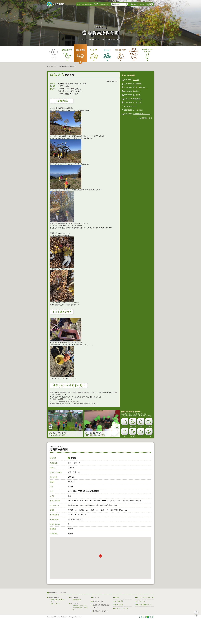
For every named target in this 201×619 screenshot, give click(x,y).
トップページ (51, 66)
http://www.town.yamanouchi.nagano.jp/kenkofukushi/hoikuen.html (92, 505)
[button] (197, 614)
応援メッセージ (55, 604)
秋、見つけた (137, 83)
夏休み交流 (136, 95)
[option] (65, 423)
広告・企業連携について (144, 604)
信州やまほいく (56, 4)
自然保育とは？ (54, 597)
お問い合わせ (119, 604)
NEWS (117, 597)
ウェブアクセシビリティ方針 (145, 597)
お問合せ (135, 4)
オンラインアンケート (121, 608)
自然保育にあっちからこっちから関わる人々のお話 (80, 607)
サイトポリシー (141, 601)
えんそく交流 (137, 102)
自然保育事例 (63, 66)
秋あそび (136, 80)
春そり (135, 106)
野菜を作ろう (137, 99)
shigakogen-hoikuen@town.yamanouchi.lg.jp (124, 500)
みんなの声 (74, 603)
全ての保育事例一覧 (143, 118)
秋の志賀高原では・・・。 (141, 114)
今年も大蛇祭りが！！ (140, 87)
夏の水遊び (136, 91)
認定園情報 (74, 597)
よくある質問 (119, 601)
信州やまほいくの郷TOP (57, 593)
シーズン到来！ (138, 110)
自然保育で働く (98, 601)
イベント (96, 597)
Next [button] (117, 427)
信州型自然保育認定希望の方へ (101, 606)
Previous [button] (50, 427)
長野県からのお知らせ (100, 611)
